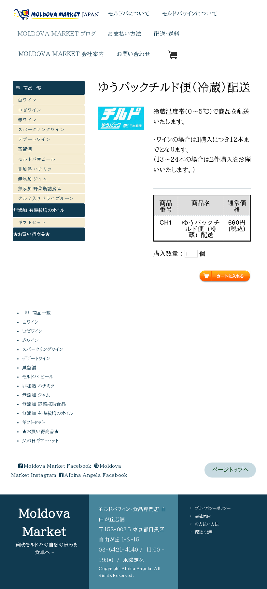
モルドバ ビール (39, 377)
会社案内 (203, 516)
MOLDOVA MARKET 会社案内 (61, 54)
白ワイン (27, 99)
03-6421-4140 (118, 549)
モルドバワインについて (189, 13)
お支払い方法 (124, 34)
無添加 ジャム (32, 178)
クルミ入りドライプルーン (46, 198)
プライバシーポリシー (213, 508)
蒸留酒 (25, 149)
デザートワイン (34, 139)
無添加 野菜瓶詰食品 (39, 188)
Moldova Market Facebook (57, 466)
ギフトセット (32, 222)
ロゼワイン (29, 110)
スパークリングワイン (41, 129)
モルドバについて (128, 13)
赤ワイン (27, 119)
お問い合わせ (133, 54)
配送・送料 (166, 34)
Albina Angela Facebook (95, 475)
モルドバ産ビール (39, 159)
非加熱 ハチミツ (35, 169)
